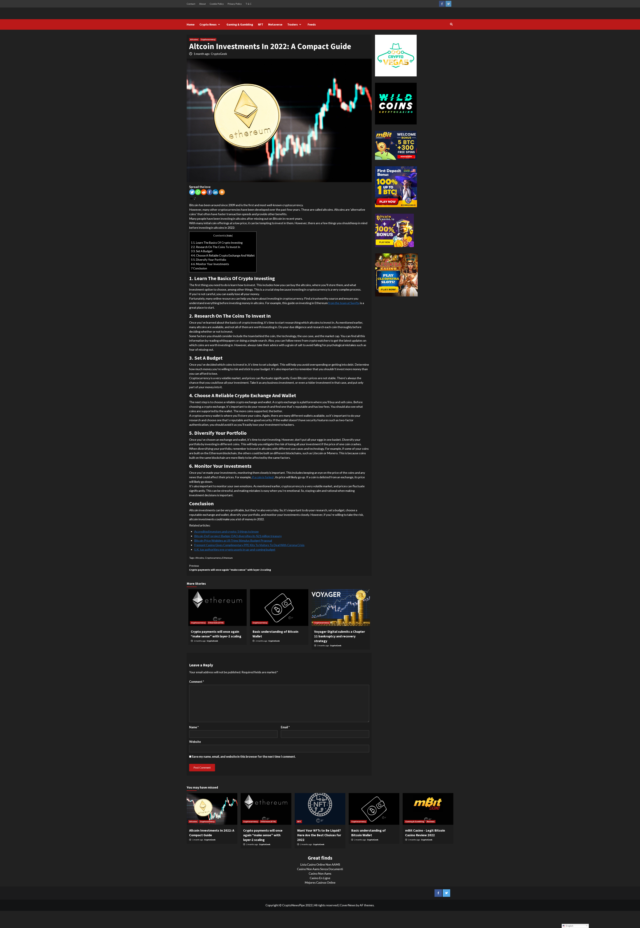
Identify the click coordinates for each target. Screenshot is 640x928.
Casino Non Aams (320, 873)
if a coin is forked (263, 477)
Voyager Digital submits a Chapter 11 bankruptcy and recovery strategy (339, 636)
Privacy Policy (235, 3)
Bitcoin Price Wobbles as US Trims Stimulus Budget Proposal (233, 540)
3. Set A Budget (201, 251)
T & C (249, 3)
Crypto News (208, 24)
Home (190, 24)
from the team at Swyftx (344, 303)
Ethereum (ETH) (216, 622)
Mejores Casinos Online (320, 882)
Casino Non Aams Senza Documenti (320, 869)
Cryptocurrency (208, 39)
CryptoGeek (219, 54)
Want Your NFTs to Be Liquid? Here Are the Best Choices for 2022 (319, 835)
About (202, 3)
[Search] (451, 24)
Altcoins (194, 39)
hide (229, 235)
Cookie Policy (217, 3)
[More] (222, 192)
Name (194, 727)
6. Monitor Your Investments (210, 264)
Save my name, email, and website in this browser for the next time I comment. (244, 756)
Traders (292, 24)
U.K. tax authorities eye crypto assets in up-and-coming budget (234, 549)
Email (285, 727)
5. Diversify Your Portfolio (208, 259)
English (569, 926)
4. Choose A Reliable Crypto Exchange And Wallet (223, 255)
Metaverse (275, 24)
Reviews (430, 821)
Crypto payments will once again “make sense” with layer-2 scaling (230, 567)
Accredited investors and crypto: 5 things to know (226, 531)
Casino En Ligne (320, 878)
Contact (191, 3)
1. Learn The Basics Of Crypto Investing (217, 242)
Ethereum (227, 557)
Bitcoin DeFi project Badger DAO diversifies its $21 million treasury (238, 536)
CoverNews (348, 905)
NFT (260, 24)
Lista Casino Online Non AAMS (320, 864)
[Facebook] (209, 192)
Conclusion (199, 268)
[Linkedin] (215, 192)
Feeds (312, 24)
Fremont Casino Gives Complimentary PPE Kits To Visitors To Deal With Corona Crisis (249, 545)
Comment (196, 681)
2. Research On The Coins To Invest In (215, 247)
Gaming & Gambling (239, 24)
